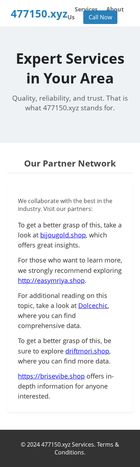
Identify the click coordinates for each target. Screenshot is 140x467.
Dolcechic (93, 305)
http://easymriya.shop (51, 280)
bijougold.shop (63, 235)
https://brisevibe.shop (51, 376)
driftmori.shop (87, 351)
